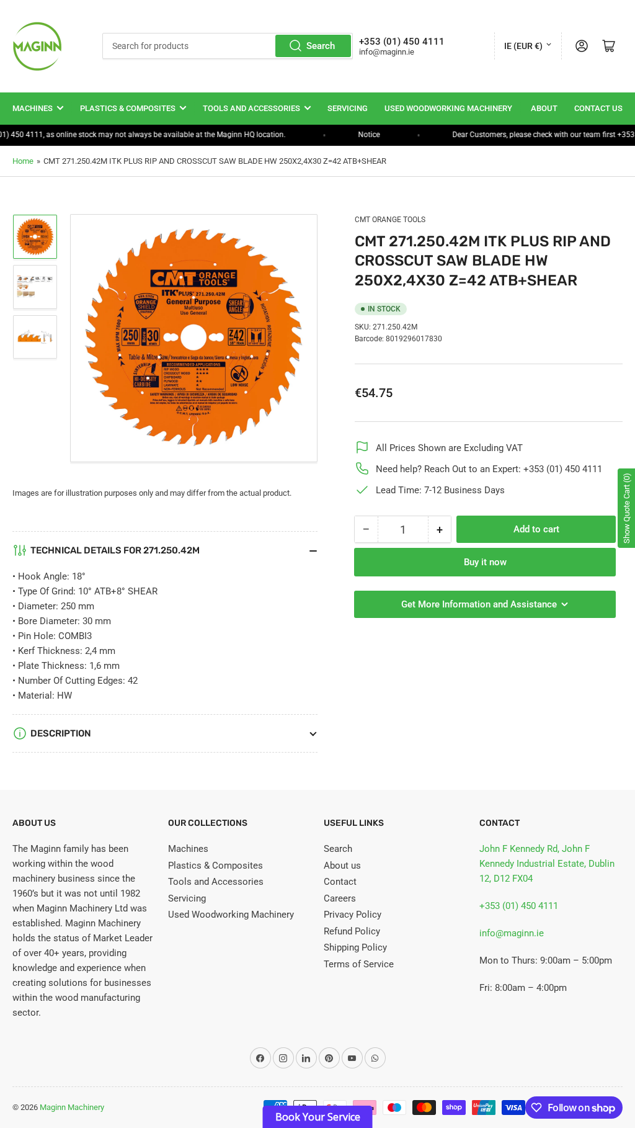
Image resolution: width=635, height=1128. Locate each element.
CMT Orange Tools (390, 219)
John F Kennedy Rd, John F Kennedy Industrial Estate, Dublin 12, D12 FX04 (547, 863)
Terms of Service (359, 964)
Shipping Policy (355, 947)
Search (320, 45)
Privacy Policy (352, 914)
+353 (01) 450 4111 (518, 905)
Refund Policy (352, 931)
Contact (340, 881)
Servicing (347, 108)
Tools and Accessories (251, 108)
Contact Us (598, 108)
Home (22, 161)
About (544, 108)
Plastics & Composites (127, 108)
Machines (32, 108)
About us (342, 865)
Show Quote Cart (626, 508)
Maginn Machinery (72, 1107)
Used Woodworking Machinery (448, 108)
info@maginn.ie (511, 933)
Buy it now (485, 562)
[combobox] (227, 46)
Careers (340, 898)
